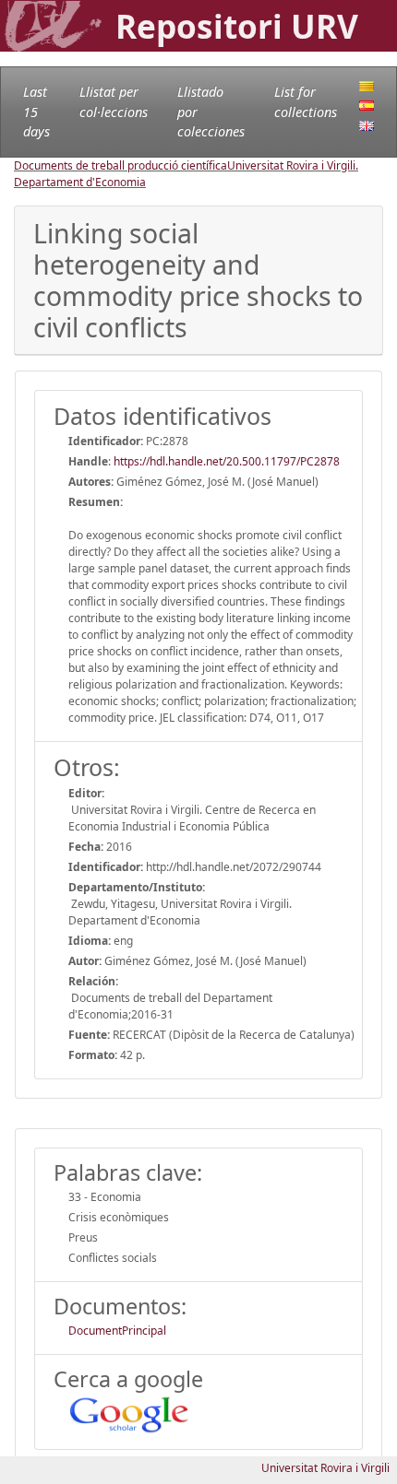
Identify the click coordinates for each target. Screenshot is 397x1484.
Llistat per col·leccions (113, 102)
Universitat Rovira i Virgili (325, 1468)
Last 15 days (36, 111)
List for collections (305, 102)
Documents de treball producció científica (120, 165)
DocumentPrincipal (117, 1330)
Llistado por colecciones (211, 111)
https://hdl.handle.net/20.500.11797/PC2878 (227, 461)
